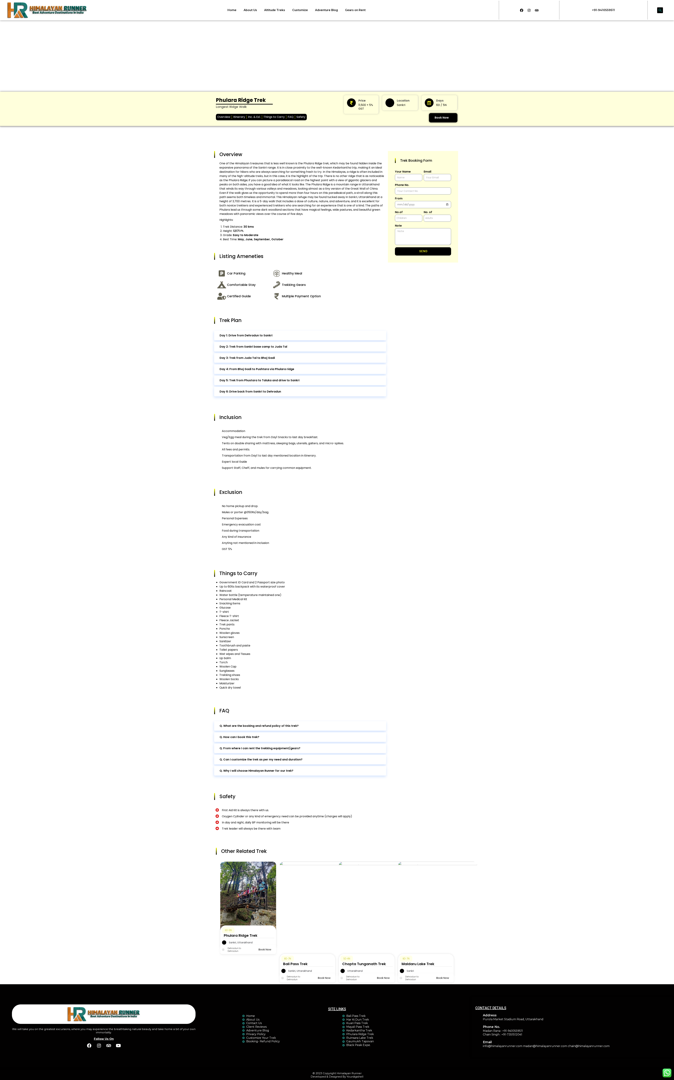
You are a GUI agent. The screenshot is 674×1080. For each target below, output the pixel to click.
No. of (428, 212)
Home (231, 10)
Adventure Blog (326, 10)
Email (427, 172)
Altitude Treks (274, 10)
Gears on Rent (355, 10)
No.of (399, 212)
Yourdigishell (355, 1076)
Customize (300, 10)
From (398, 198)
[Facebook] (521, 10)
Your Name (403, 172)
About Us (250, 10)
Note (398, 226)
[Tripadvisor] (536, 10)
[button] (660, 10)
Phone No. (402, 185)
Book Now (442, 118)
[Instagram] (529, 10)
